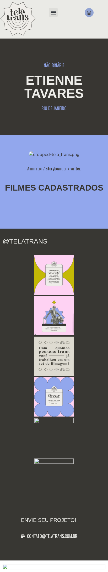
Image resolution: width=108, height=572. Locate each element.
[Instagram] (89, 12)
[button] (53, 12)
